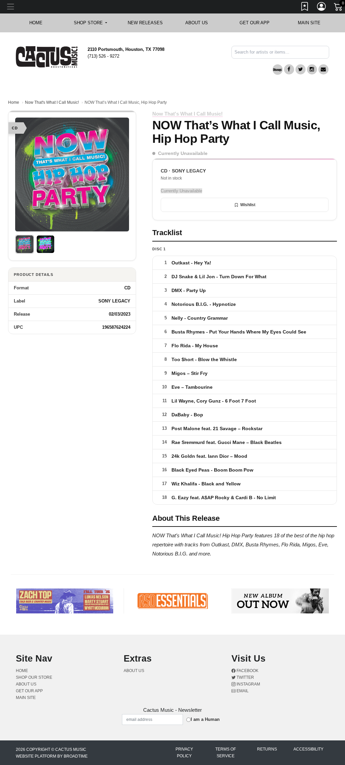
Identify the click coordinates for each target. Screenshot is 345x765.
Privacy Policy (184, 752)
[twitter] (300, 69)
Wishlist (247, 204)
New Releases (145, 22)
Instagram (248, 684)
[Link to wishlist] (305, 7)
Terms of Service (225, 752)
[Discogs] (277, 69)
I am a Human (205, 719)
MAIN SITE (309, 22)
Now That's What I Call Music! (52, 102)
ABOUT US (200, 22)
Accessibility (308, 749)
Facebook (247, 670)
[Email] (323, 69)
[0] (338, 8)
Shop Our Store (34, 677)
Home (13, 102)
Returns (267, 749)
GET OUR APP (255, 22)
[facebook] (289, 69)
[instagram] (312, 69)
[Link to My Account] (321, 7)
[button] (90, 23)
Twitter (245, 677)
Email (242, 691)
